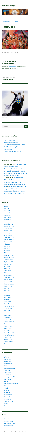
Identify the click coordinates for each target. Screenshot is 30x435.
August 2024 (8, 242)
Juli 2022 (7, 288)
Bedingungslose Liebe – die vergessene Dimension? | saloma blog (14, 184)
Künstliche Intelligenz (11, 383)
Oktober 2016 (8, 344)
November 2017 (9, 335)
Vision (6, 403)
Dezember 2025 (9, 224)
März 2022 (7, 297)
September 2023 (9, 262)
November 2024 (9, 239)
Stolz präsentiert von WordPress (19, 432)
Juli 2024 (7, 244)
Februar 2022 (8, 299)
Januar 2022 (8, 302)
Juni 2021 (7, 310)
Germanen (7, 372)
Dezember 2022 (9, 277)
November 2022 (9, 279)
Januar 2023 (8, 275)
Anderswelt (7, 359)
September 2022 (9, 284)
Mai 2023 (7, 266)
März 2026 (7, 217)
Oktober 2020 (8, 324)
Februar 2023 (8, 273)
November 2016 (9, 341)
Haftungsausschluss (10, 377)
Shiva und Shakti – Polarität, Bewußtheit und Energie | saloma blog (14, 171)
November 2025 (9, 226)
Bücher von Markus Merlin (12, 151)
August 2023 (8, 264)
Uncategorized (8, 401)
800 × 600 (16, 52)
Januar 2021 (7, 319)
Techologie (7, 399)
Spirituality (7, 397)
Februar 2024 (8, 253)
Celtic (5, 366)
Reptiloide (7, 392)
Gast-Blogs (7, 370)
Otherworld (7, 386)
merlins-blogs (9, 5)
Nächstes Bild (15, 21)
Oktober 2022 (8, 282)
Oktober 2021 (8, 308)
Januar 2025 (8, 235)
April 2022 (7, 295)
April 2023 (7, 268)
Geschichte (7, 375)
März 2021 (7, 315)
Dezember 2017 (9, 333)
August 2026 (8, 206)
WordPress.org (8, 425)
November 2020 (9, 322)
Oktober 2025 (8, 228)
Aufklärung (7, 361)
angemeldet (12, 66)
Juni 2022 (7, 290)
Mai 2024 (7, 248)
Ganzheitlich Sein (9, 368)
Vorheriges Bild (6, 21)
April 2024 (7, 251)
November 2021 (9, 306)
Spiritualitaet (8, 395)
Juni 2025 (7, 233)
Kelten (6, 381)
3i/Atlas (6, 357)
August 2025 (8, 231)
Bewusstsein (8, 363)
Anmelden (7, 419)
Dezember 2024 (9, 237)
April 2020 (7, 328)
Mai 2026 (7, 213)
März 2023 (7, 270)
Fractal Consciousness (11, 140)
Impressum (7, 379)
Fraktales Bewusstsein (11, 142)
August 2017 (8, 339)
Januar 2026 (8, 222)
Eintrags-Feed (8, 421)
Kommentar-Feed (10, 423)
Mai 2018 (7, 330)
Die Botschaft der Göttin (16, 193)
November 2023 (9, 257)
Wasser (6, 406)
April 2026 (7, 215)
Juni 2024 (7, 246)
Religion (6, 390)
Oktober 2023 (8, 259)
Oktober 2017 (8, 337)
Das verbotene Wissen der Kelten (14, 144)
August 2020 (8, 326)
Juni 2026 (7, 211)
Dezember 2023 (9, 255)
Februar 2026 (8, 219)
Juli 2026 (7, 208)
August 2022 (8, 286)
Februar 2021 (8, 317)
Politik (6, 388)
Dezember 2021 (9, 304)
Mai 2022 (7, 293)
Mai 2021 (7, 313)
